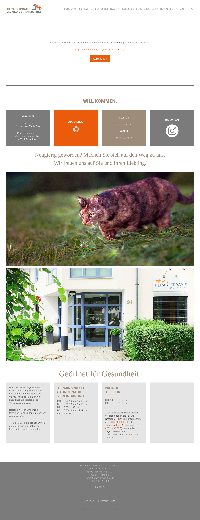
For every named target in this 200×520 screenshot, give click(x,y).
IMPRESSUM (91, 501)
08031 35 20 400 (124, 124)
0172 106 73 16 (124, 138)
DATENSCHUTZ (107, 501)
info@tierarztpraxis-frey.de (100, 478)
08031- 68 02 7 (113, 428)
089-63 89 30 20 (120, 422)
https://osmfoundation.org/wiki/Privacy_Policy (100, 49)
